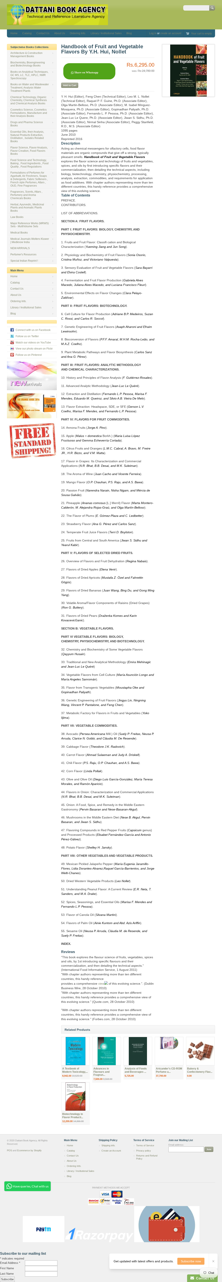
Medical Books (19, 232)
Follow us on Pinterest (29, 354)
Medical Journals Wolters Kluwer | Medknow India (29, 240)
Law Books (16, 217)
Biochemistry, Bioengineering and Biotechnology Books (27, 64)
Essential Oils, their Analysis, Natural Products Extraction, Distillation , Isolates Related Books (27, 136)
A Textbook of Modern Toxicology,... (75, 1070)
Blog (129, 33)
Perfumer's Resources (23, 254)
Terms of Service (145, 1145)
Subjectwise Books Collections (29, 47)
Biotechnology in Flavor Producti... (72, 1116)
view (100, 983)
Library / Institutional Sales (106, 33)
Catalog (27, 33)
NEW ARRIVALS (20, 248)
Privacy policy (143, 1150)
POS (9, 1150)
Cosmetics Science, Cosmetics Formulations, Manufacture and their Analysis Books (28, 113)
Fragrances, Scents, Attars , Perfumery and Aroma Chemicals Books (26, 195)
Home (14, 33)
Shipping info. (108, 1145)
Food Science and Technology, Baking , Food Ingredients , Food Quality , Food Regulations (29, 163)
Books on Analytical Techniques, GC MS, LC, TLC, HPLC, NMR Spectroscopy (29, 75)
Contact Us (42, 33)
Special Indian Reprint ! (24, 260)
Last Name (7, 1273)
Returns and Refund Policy (146, 1157)
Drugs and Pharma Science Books (26, 124)
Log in (153, 33)
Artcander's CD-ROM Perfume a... (169, 1070)
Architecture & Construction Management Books (26, 55)
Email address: (176, 1144)
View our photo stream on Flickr (34, 348)
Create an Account (111, 1150)
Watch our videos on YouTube (33, 342)
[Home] (57, 23)
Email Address (10, 1262)
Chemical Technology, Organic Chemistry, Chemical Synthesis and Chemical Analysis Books (28, 100)
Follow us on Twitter (27, 336)
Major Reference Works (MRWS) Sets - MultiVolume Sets (29, 225)
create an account (170, 33)
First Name (7, 1268)
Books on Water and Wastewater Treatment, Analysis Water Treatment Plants (29, 87)
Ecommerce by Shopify (29, 1150)
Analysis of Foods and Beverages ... (136, 1070)
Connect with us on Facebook (33, 330)
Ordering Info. (78, 33)
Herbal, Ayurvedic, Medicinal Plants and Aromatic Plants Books (27, 208)
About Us (59, 33)
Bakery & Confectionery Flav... (199, 1070)
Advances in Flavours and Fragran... (101, 1072)
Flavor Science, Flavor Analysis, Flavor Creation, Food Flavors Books (29, 151)
